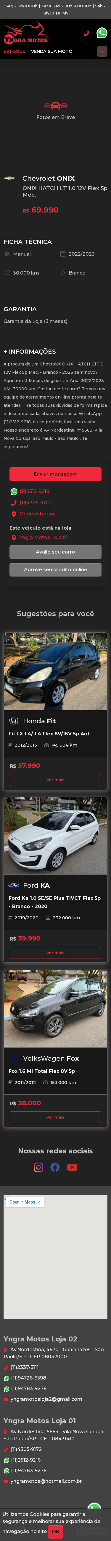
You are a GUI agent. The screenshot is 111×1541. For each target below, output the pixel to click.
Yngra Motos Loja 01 (26, 33)
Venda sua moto (51, 51)
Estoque (14, 51)
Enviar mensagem (56, 474)
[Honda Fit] (55, 671)
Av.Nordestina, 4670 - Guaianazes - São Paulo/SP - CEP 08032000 (54, 1353)
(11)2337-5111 (23, 1367)
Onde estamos (37, 514)
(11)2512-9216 (33, 491)
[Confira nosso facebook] (55, 1164)
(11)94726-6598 (28, 1378)
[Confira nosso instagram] (39, 1164)
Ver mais (55, 780)
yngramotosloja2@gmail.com (45, 1399)
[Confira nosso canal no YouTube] (72, 1164)
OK (55, 1532)
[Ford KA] (55, 836)
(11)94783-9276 (28, 1388)
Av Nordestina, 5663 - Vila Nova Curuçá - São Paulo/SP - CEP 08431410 (55, 1435)
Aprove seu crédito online (55, 569)
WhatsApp (101, 33)
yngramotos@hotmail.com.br (45, 1481)
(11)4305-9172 (34, 502)
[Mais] (102, 51)
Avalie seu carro (55, 552)
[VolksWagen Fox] (55, 1009)
